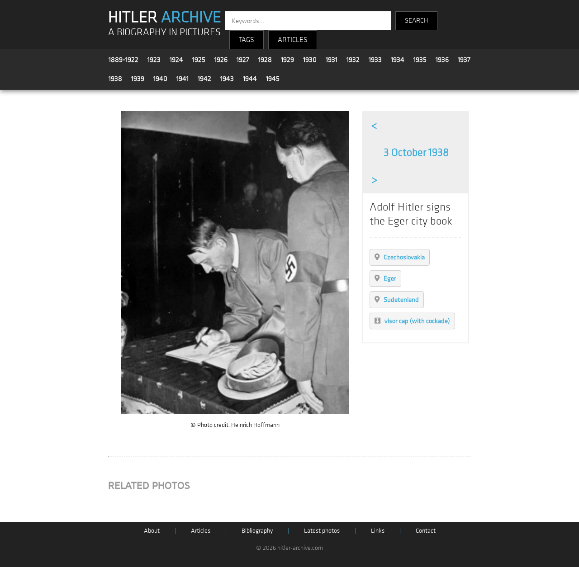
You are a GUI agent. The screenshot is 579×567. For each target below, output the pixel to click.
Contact (426, 530)
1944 (250, 78)
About (152, 530)
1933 (375, 59)
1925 (198, 59)
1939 (137, 78)
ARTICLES (293, 39)
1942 (204, 78)
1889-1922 (123, 59)
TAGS (246, 39)
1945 (273, 78)
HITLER (164, 17)
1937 (464, 59)
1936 (442, 59)
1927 (243, 59)
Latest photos (322, 530)
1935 (420, 59)
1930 (310, 59)
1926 (221, 59)
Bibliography (257, 530)
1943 (227, 78)
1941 (182, 78)
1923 (154, 59)
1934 (397, 59)
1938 (115, 78)
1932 (353, 59)
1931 (331, 59)
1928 (265, 59)
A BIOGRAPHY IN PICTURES (164, 32)
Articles (200, 530)
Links (377, 530)
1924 (176, 59)
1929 (287, 59)
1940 (160, 78)
